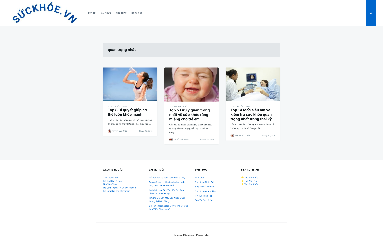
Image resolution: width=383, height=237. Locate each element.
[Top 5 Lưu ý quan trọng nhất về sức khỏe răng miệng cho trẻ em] (191, 85)
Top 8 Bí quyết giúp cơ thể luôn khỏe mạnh (127, 112)
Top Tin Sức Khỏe (117, 106)
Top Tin (92, 13)
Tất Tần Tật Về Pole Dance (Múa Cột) (167, 177)
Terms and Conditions (184, 235)
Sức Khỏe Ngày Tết (204, 182)
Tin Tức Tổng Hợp (204, 195)
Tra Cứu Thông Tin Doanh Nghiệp (119, 187)
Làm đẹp (199, 177)
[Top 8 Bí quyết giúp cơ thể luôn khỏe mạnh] (130, 84)
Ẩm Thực (106, 13)
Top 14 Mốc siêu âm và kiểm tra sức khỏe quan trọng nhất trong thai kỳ (251, 114)
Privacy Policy (202, 235)
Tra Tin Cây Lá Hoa (112, 181)
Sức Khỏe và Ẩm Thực (206, 191)
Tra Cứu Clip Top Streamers (116, 191)
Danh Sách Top (110, 177)
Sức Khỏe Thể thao (204, 186)
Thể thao (121, 13)
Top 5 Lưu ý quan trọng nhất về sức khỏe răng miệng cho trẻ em (189, 114)
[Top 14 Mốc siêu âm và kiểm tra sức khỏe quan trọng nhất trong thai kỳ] (253, 84)
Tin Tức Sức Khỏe (119, 131)
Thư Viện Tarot (110, 184)
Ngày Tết (137, 13)
